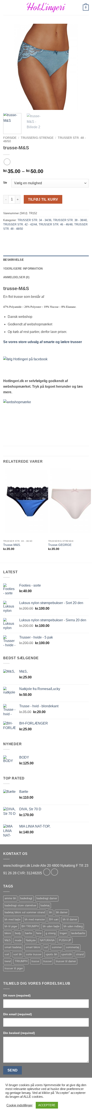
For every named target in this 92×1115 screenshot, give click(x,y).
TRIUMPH (21, 961)
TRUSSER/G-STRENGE (37, 137)
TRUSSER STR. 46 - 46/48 (56, 224)
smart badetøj (13, 947)
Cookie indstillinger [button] (19, 1105)
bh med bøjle (12, 919)
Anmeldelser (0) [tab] (16, 277)
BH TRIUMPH (30, 926)
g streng (51, 933)
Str (5, 182)
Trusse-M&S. (12, 545)
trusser (47, 961)
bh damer (62, 912)
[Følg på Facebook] (46, 872)
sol (46, 947)
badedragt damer (46, 898)
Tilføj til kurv (43, 199)
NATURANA (47, 940)
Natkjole (31, 940)
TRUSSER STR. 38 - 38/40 (70, 220)
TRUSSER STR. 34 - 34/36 (34, 220)
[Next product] (7, 161)
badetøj (45, 905)
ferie (39, 933)
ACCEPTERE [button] (46, 1105)
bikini (7, 933)
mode (18, 940)
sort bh (17, 954)
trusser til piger (13, 968)
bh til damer (70, 919)
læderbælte (78, 933)
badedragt (26, 898)
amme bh (10, 898)
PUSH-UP (65, 940)
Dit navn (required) (17, 995)
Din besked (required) (19, 1033)
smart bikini (33, 947)
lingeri (63, 933)
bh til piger (10, 926)
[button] (5, 7)
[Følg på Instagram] (54, 872)
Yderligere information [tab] (23, 268)
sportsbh (66, 954)
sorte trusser (34, 954)
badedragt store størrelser (20, 905)
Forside (9, 137)
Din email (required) (17, 1014)
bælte (28, 933)
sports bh (51, 954)
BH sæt (54, 919)
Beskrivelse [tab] (13, 259)
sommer (57, 947)
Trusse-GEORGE (59, 545)
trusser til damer (66, 961)
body (18, 933)
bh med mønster (35, 919)
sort (6, 954)
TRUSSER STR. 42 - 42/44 (20, 224)
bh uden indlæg (73, 926)
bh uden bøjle (51, 926)
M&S (7, 940)
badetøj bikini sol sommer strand (24, 912)
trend (7, 961)
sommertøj (72, 947)
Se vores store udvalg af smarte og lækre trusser (42, 342)
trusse (35, 961)
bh (50, 912)
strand (80, 954)
